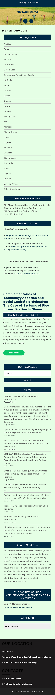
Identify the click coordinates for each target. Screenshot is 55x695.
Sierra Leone (10, 158)
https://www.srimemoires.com (18, 607)
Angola (7, 44)
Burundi (8, 59)
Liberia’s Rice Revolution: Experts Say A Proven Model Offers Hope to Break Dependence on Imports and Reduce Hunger (27, 530)
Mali (6, 121)
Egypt (6, 85)
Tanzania (8, 163)
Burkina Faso (10, 54)
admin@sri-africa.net (29, 3)
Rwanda (8, 147)
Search (27, 380)
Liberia (7, 111)
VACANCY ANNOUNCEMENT (28, 273)
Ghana (7, 95)
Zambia (7, 178)
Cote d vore (9, 70)
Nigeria (7, 142)
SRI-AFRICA (27, 12)
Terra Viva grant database (23, 246)
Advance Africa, (18, 249)
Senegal (8, 153)
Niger (6, 137)
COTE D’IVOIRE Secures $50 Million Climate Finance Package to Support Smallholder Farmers (25, 474)
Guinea (7, 101)
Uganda (8, 173)
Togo (6, 168)
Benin (6, 49)
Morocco (8, 127)
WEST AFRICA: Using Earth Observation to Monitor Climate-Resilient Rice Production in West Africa (26, 443)
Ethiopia (8, 80)
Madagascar (10, 116)
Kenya (7, 106)
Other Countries (12, 189)
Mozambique (10, 132)
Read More (16, 353)
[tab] (25, 21)
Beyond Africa (11, 184)
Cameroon (9, 64)
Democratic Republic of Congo (19, 75)
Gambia (8, 90)
